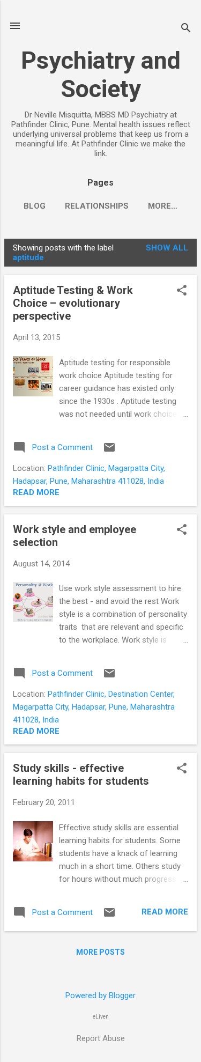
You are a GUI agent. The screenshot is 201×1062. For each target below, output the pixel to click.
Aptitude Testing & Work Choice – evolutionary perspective (73, 303)
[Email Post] (109, 451)
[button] (181, 291)
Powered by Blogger (100, 995)
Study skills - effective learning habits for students (81, 774)
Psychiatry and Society (101, 74)
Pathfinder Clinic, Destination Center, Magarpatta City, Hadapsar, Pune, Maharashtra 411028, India (94, 707)
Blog (35, 206)
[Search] (186, 29)
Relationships (97, 206)
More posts (100, 952)
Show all (167, 248)
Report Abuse (101, 1038)
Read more (36, 492)
